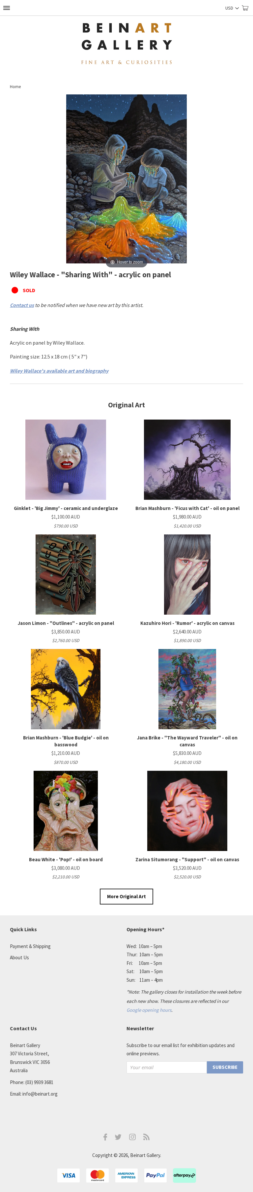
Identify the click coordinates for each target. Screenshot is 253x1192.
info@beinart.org (40, 1094)
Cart (247, 11)
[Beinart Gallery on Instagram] (132, 1138)
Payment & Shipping (30, 946)
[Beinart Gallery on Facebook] (105, 1139)
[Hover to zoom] (126, 181)
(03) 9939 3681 (39, 1082)
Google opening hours (148, 1010)
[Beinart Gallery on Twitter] (118, 1138)
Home (15, 86)
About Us (19, 957)
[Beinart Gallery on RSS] (146, 1138)
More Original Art (126, 896)
